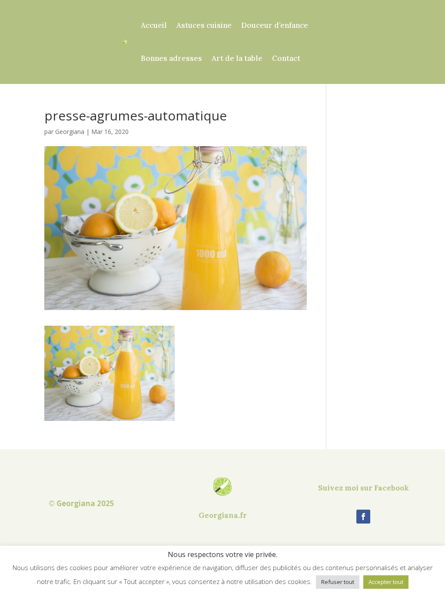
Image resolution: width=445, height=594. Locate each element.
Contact (286, 58)
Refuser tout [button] (337, 582)
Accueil (154, 25)
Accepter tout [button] (386, 582)
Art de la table (237, 58)
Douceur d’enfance (274, 25)
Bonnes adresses (171, 58)
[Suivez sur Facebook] (363, 517)
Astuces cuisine (204, 25)
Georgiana (69, 131)
